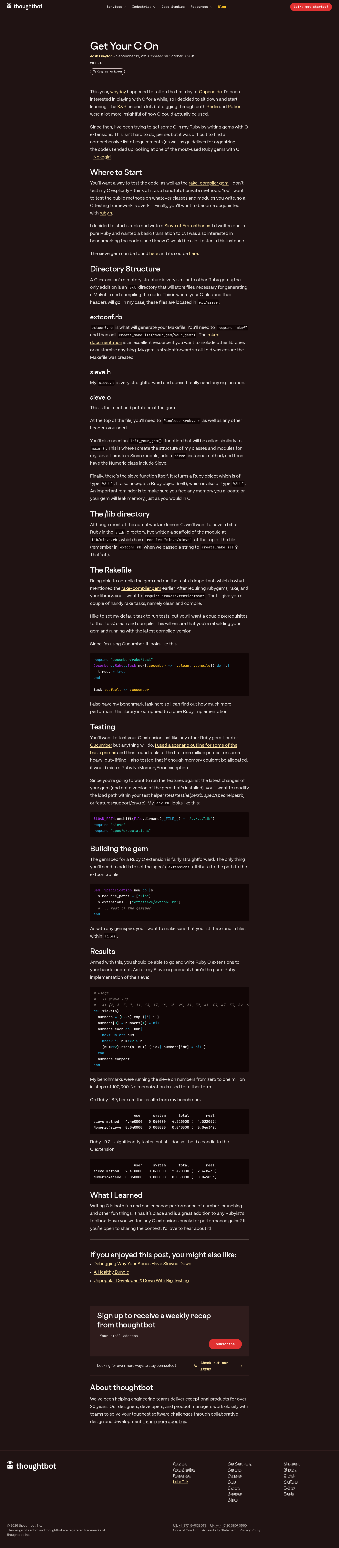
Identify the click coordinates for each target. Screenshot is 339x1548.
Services (114, 7)
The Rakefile (111, 569)
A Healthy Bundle (111, 1272)
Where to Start (116, 172)
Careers (234, 1470)
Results (102, 951)
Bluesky (290, 1470)
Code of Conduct (186, 1530)
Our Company (240, 1464)
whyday (118, 92)
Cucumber (101, 745)
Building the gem (119, 848)
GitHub (289, 1476)
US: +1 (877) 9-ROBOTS (190, 1525)
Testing (102, 726)
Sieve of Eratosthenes (187, 226)
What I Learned (116, 1195)
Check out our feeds (214, 1366)
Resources (199, 7)
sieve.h (100, 372)
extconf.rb (106, 317)
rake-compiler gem (209, 183)
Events (234, 1488)
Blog (222, 7)
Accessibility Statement (219, 1530)
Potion (234, 107)
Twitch (289, 1488)
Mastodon (292, 1464)
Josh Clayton (101, 56)
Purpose (235, 1476)
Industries (141, 7)
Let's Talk (180, 1482)
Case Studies (173, 7)
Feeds (289, 1494)
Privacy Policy (250, 1530)
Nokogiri (102, 157)
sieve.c (100, 397)
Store (233, 1500)
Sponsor (235, 1494)
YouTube (291, 1482)
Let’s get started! (311, 7)
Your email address (119, 1336)
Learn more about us (164, 1422)
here (153, 254)
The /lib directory (120, 513)
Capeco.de (210, 92)
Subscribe (225, 1344)
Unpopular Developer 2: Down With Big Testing (141, 1281)
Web (94, 63)
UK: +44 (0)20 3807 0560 (228, 1525)
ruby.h (106, 213)
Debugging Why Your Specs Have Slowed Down (142, 1264)
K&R (122, 107)
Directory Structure (125, 268)
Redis (212, 107)
